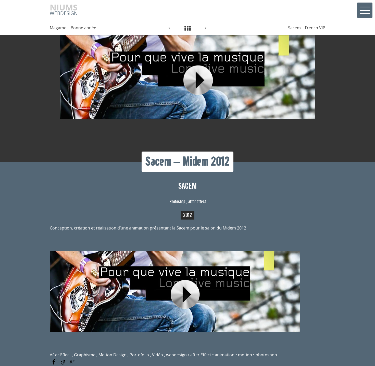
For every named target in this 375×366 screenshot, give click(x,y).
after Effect (200, 355)
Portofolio (139, 355)
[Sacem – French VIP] (206, 28)
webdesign (176, 355)
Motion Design (112, 355)
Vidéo (157, 355)
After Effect (60, 355)
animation (224, 355)
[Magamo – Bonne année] (169, 28)
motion (245, 355)
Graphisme (84, 355)
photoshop (266, 355)
